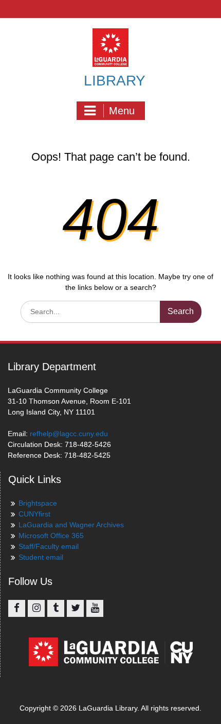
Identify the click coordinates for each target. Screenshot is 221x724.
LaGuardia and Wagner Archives (71, 525)
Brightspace (38, 503)
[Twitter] (75, 608)
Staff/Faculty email (49, 546)
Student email (41, 557)
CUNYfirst (34, 514)
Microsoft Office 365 (51, 535)
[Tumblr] (55, 608)
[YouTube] (94, 608)
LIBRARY (114, 81)
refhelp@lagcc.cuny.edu (69, 433)
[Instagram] (36, 608)
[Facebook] (16, 608)
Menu (122, 110)
